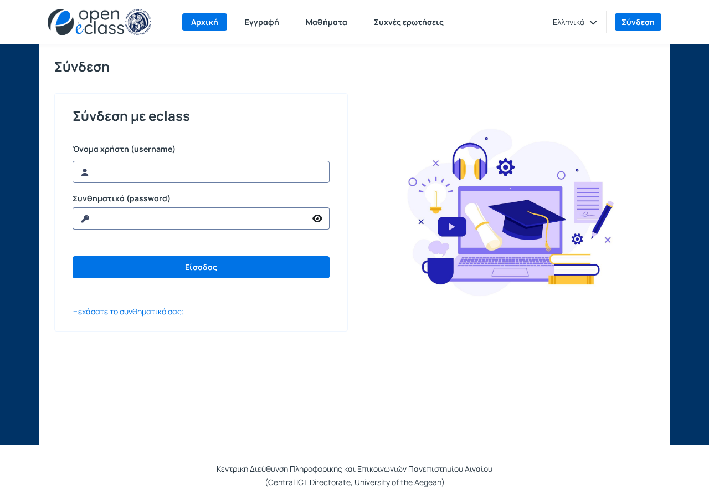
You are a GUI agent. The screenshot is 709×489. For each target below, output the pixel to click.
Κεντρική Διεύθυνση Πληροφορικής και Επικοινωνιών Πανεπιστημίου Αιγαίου (354, 468)
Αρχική (204, 22)
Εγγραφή (262, 22)
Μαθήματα (326, 22)
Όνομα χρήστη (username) (124, 149)
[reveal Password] (318, 218)
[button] (575, 22)
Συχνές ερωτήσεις (409, 22)
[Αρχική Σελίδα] (99, 22)
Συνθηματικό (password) (122, 198)
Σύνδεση (638, 22)
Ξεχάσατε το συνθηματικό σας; (128, 311)
